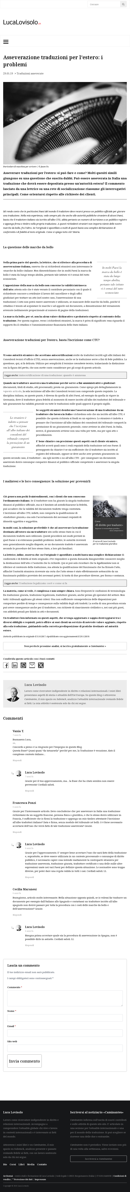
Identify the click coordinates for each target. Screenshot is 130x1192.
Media (31, 1164)
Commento (14, 987)
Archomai (8, 1176)
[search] (123, 4)
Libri (22, 1164)
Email (11, 1026)
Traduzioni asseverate (30, 73)
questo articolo (13, 391)
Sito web (12, 1041)
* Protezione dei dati (22, 1179)
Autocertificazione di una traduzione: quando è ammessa (52, 375)
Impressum (40, 1179)
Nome (11, 1010)
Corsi (13, 1164)
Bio (5, 1164)
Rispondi (17, 760)
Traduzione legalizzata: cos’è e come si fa (43, 583)
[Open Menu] (5, 41)
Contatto (42, 1164)
